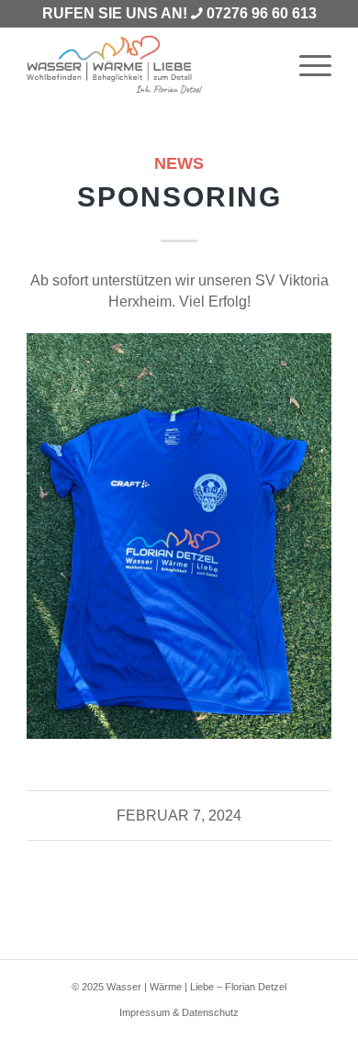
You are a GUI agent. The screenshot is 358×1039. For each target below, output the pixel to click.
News (179, 163)
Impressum (144, 1012)
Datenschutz (210, 1012)
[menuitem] (306, 65)
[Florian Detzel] (148, 65)
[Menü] (306, 65)
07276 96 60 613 (262, 13)
